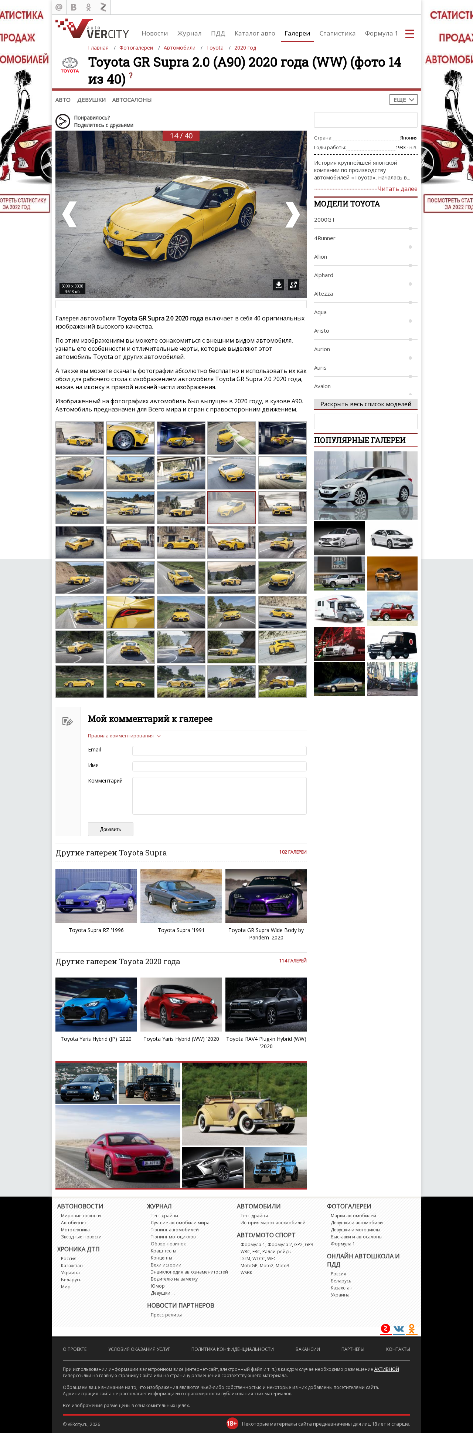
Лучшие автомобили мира (180, 1223)
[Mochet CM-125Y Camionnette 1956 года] (392, 644)
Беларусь (71, 1279)
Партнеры (352, 1349)
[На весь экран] (293, 285)
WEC (271, 1258)
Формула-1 (253, 1244)
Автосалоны (132, 99)
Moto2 (266, 1265)
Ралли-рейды (277, 1251)
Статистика (338, 33)
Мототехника (75, 1230)
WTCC (258, 1258)
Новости (155, 33)
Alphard (323, 275)
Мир (66, 1287)
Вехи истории (166, 1265)
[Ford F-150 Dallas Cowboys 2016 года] (339, 573)
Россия (68, 1258)
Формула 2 (280, 1244)
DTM (245, 1258)
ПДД (218, 33)
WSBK (246, 1272)
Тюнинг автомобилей (175, 1230)
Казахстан (72, 1265)
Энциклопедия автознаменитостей (189, 1272)
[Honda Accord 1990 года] (339, 679)
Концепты (161, 1258)
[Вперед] (292, 214)
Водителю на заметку (174, 1279)
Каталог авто (255, 33)
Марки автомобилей (353, 1215)
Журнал (189, 33)
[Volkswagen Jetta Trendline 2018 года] (392, 538)
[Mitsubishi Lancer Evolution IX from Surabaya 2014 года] (392, 679)
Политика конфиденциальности (232, 1349)
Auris (320, 367)
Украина (70, 1272)
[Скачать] (279, 285)
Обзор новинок (168, 1244)
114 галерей (293, 961)
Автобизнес (74, 1223)
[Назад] (70, 214)
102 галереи (293, 852)
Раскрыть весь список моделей (365, 404)
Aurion (322, 349)
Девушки (91, 99)
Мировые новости (81, 1215)
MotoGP (249, 1265)
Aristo (321, 330)
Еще (400, 99)
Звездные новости (81, 1237)
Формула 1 (381, 33)
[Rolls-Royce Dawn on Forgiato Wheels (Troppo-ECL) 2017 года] (339, 644)
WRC (245, 1251)
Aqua (320, 312)
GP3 (309, 1244)
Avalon (322, 386)
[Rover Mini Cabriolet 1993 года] (392, 609)
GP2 (298, 1244)
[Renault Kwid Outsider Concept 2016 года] (392, 573)
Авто (63, 99)
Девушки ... (163, 1293)
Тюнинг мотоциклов (173, 1237)
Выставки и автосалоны (356, 1237)
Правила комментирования (121, 735)
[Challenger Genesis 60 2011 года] (339, 609)
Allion (320, 256)
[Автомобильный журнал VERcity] (92, 28)
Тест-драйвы (164, 1215)
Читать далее (397, 189)
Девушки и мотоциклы (355, 1230)
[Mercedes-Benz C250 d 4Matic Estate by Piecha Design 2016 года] (339, 538)
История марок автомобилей (273, 1223)
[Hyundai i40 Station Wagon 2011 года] (366, 485)
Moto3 (282, 1265)
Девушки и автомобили (357, 1223)
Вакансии (308, 1349)
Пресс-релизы (166, 1315)
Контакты (398, 1349)
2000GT (324, 219)
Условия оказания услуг (139, 1349)
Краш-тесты (163, 1251)
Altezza (323, 293)
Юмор (158, 1286)
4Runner (325, 238)
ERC (256, 1251)
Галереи (297, 33)
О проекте (74, 1349)
